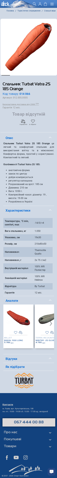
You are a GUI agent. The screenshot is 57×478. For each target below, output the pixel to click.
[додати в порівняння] (20, 332)
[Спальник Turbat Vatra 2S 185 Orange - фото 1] (28, 47)
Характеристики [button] (18, 210)
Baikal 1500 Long (13, 340)
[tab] (28, 138)
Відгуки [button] (11, 359)
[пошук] (34, 5)
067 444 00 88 (29, 422)
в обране (32, 124)
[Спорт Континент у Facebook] (7, 457)
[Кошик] (45, 5)
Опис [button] (9, 138)
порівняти (23, 124)
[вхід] (40, 5)
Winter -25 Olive (45, 340)
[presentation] (51, 322)
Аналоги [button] (12, 300)
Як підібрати (15, 367)
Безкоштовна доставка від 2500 (21, 104)
